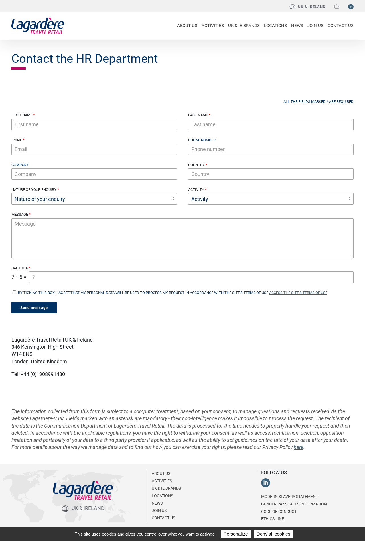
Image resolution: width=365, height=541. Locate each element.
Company (20, 165)
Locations (275, 25)
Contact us (341, 25)
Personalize (236, 534)
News (297, 25)
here (298, 447)
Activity (196, 189)
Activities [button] (213, 25)
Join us (315, 25)
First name (21, 115)
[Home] (37, 25)
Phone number (202, 140)
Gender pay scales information (294, 504)
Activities (162, 481)
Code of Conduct (279, 511)
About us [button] (187, 25)
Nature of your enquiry (33, 189)
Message (19, 214)
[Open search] (337, 6)
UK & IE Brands (244, 25)
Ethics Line (272, 518)
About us (161, 473)
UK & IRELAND (311, 7)
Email (16, 140)
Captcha (19, 268)
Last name (198, 115)
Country (196, 165)
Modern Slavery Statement (289, 496)
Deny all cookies (273, 534)
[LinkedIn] (351, 6)
